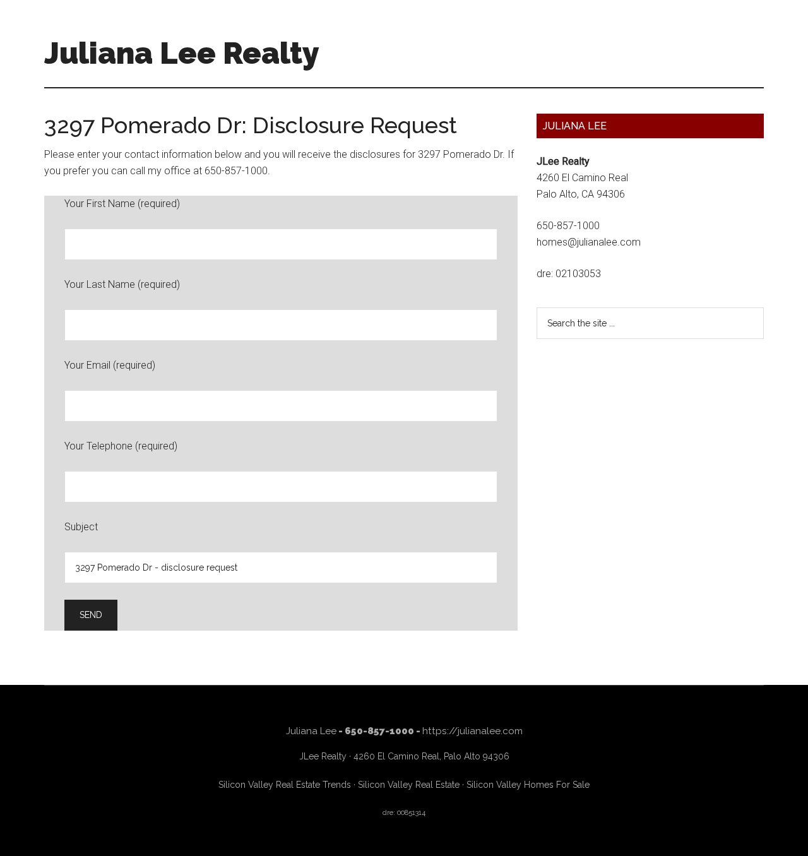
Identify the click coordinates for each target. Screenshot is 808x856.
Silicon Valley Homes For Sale (528, 785)
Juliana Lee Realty (181, 53)
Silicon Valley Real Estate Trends (284, 785)
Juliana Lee (311, 731)
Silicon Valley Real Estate (409, 785)
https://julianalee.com (472, 731)
